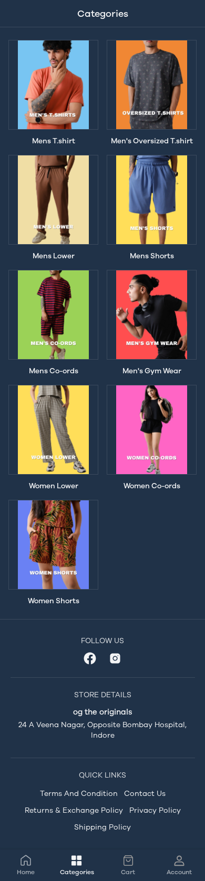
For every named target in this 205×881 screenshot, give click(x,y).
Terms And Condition (79, 793)
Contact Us (145, 793)
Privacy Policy (155, 810)
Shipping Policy (102, 827)
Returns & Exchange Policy (74, 810)
